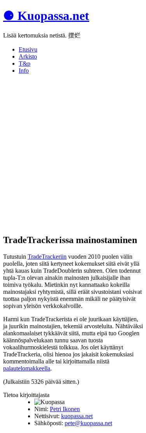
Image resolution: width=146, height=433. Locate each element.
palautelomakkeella (26, 368)
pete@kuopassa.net (88, 423)
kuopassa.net (77, 416)
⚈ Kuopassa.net (46, 16)
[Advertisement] (73, 154)
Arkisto (28, 56)
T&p (24, 63)
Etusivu (28, 49)
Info (24, 70)
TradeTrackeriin (47, 256)
